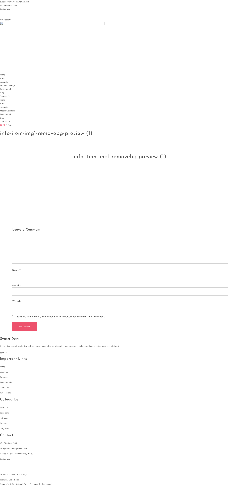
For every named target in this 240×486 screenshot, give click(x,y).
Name (16, 270)
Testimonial (5, 89)
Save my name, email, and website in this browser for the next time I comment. (61, 316)
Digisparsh (47, 484)
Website (16, 301)
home (2, 74)
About (3, 78)
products (4, 82)
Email (16, 285)
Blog (2, 92)
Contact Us (5, 96)
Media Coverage (7, 85)
